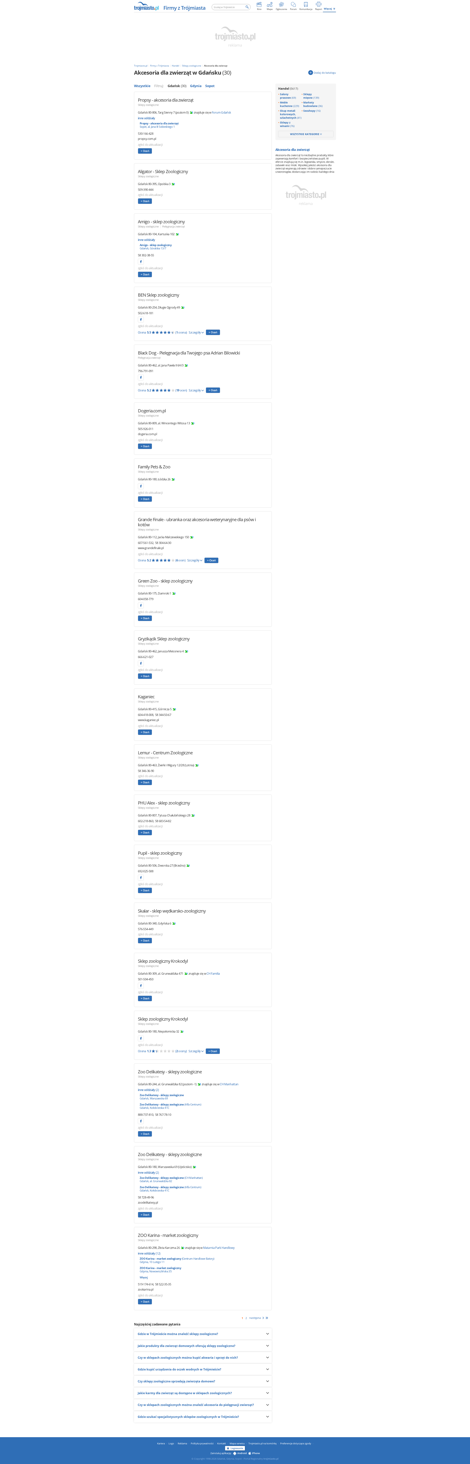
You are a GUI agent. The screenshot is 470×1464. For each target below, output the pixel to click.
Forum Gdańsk (221, 112)
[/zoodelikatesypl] (141, 1121)
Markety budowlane (313, 104)
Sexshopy (312, 110)
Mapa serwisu (237, 1443)
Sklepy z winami (287, 124)
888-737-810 (145, 1115)
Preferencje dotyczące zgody (295, 1443)
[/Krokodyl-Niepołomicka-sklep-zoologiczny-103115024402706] (141, 1038)
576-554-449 (145, 929)
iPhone (256, 1453)
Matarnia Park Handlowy (218, 1248)
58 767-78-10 (163, 1115)
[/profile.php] (141, 663)
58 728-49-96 (146, 1197)
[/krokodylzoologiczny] (141, 986)
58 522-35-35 (163, 1284)
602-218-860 (145, 821)
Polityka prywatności (202, 1443)
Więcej (328, 8)
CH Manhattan (229, 1084)
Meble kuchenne (289, 104)
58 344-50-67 (163, 715)
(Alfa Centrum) (170, 1106)
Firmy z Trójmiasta (184, 7)
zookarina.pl (145, 1289)
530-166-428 (145, 134)
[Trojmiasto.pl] (146, 6)
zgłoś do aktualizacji (150, 145)
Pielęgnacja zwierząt (173, 226)
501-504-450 (145, 979)
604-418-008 (145, 715)
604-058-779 (145, 599)
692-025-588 (145, 871)
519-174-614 (145, 1284)
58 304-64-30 (163, 543)
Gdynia (196, 86)
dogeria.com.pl (147, 434)
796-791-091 (145, 371)
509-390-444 (145, 190)
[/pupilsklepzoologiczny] (141, 878)
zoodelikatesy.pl (148, 1202)
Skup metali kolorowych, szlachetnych (290, 114)
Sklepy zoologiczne (148, 105)
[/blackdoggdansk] (141, 377)
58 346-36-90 (146, 771)
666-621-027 (145, 657)
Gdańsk (177, 86)
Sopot (210, 86)
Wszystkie (142, 86)
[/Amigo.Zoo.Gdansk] (141, 262)
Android (242, 1453)
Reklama (182, 1443)
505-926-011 (145, 429)
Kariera (161, 1443)
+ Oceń (145, 151)
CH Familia (213, 974)
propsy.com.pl (147, 139)
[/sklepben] (141, 319)
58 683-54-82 (163, 821)
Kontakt (221, 1443)
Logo (171, 1443)
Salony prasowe (288, 95)
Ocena (162, 332)
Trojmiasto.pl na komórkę (262, 1443)
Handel (288, 88)
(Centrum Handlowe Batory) (177, 1260)
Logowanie (237, 1448)
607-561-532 (145, 543)
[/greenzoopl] (141, 605)
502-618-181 (145, 313)
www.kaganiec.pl (148, 720)
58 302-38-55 (146, 255)
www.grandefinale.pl (151, 548)
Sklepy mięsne (311, 95)
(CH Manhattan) (171, 1179)
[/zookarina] (141, 486)
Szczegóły (195, 332)
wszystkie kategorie (305, 134)
